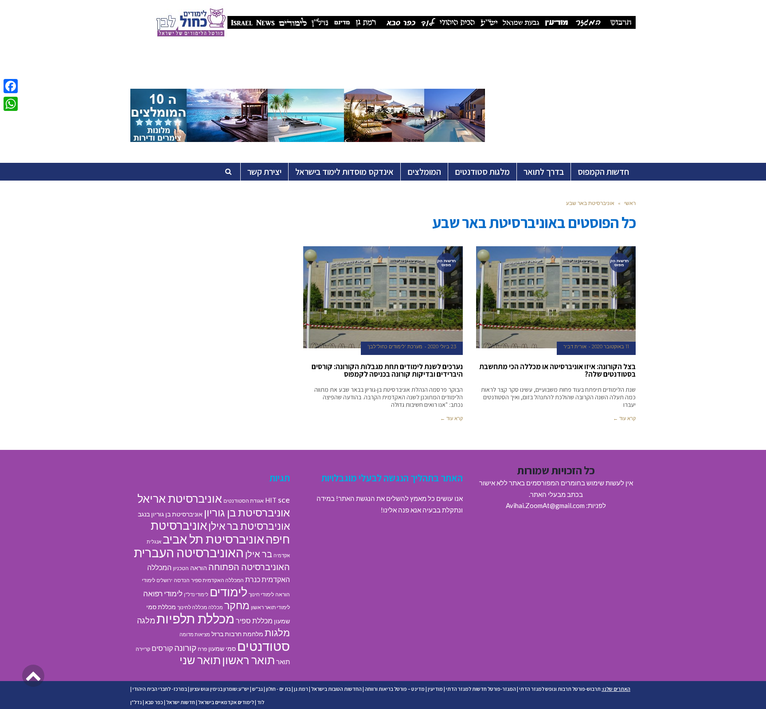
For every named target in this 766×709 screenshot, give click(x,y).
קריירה (143, 649)
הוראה (198, 567)
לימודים (228, 591)
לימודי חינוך (261, 594)
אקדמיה (282, 555)
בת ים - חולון (278, 688)
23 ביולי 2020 (442, 346)
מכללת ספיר (254, 620)
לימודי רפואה (163, 593)
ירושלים (164, 580)
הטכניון (181, 568)
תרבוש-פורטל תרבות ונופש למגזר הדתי (560, 688)
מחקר (237, 605)
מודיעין (435, 688)
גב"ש (257, 688)
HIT (271, 500)
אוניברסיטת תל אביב (213, 539)
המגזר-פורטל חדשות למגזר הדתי (481, 688)
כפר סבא (154, 702)
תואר (283, 662)
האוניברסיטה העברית (189, 552)
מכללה (215, 607)
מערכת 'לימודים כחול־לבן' (394, 346)
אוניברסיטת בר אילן (249, 526)
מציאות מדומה (195, 634)
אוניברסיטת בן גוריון (247, 512)
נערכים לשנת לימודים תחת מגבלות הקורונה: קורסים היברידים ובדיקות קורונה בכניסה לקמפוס (387, 370)
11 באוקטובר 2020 (610, 346)
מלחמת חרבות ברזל (237, 634)
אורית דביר (574, 346)
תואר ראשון (248, 659)
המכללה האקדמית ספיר (217, 580)
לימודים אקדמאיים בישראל (226, 702)
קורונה (185, 647)
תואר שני (200, 659)
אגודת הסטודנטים (243, 500)
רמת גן (301, 688)
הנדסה (182, 580)
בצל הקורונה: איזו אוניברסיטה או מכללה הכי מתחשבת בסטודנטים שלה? (557, 370)
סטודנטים (263, 646)
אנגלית (154, 541)
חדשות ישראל (180, 702)
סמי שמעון (222, 648)
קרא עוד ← (624, 418)
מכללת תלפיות (195, 618)
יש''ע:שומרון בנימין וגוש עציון (219, 688)
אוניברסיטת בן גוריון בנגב (170, 514)
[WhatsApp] (11, 104)
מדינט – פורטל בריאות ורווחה (395, 688)
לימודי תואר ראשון (270, 607)
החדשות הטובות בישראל (336, 688)
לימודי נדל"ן (196, 594)
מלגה (146, 620)
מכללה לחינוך (192, 607)
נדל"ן (136, 702)
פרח (202, 649)
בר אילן (258, 553)
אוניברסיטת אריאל (179, 498)
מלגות (277, 632)
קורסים (162, 648)
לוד (260, 702)
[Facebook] (11, 86)
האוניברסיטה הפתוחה (249, 566)
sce (284, 499)
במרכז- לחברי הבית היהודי (160, 688)
